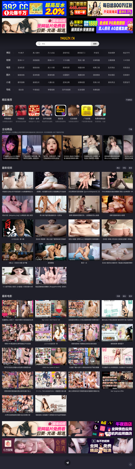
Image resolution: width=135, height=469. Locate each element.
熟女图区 (111, 75)
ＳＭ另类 (126, 60)
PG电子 (21, 53)
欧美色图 (51, 75)
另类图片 (126, 75)
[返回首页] (130, 464)
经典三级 (96, 67)
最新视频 (7, 167)
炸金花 (96, 53)
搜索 (95, 44)
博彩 (8, 52)
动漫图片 (66, 75)
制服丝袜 (81, 67)
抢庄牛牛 (126, 53)
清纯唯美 (96, 75)
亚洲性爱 (21, 67)
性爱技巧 (126, 82)
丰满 (118, 296)
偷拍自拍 (36, 67)
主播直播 (111, 60)
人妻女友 (51, 82)
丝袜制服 (96, 60)
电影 (8, 67)
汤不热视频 (66, 90)
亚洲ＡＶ (21, 60)
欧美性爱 (66, 67)
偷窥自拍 (21, 75)
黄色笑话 (111, 82)
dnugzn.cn (67, 38)
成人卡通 (51, 67)
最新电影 (7, 296)
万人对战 (51, 53)
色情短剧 (96, 90)
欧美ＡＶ (51, 60)
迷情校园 (81, 82)
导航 (8, 89)
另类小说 (96, 82)
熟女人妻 (81, 60)
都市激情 (21, 82)
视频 (8, 60)
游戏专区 (66, 53)
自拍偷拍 (36, 60)
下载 (130, 129)
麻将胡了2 (81, 53)
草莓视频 (51, 90)
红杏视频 (81, 90)
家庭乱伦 (36, 82)
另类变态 (126, 67)
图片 (8, 74)
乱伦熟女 (111, 67)
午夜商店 (36, 90)
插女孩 (21, 90)
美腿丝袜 (81, 75)
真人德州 (36, 53)
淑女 (124, 296)
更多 (130, 168)
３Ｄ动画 (66, 60)
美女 (118, 168)
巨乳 (124, 168)
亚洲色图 (36, 75)
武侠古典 (66, 82)
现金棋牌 (111, 53)
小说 (8, 82)
